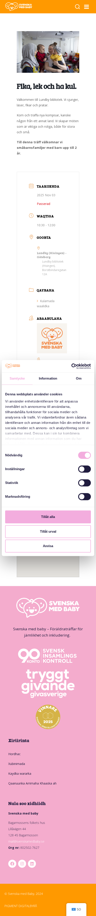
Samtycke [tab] (17, 378)
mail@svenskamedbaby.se (26, 841)
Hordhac (14, 754)
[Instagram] (22, 864)
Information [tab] (48, 378)
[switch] (84, 469)
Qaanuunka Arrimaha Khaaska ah (32, 783)
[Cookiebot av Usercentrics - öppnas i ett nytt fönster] (71, 366)
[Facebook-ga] (12, 864)
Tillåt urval (48, 531)
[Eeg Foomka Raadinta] (77, 7)
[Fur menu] (87, 7)
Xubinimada (16, 764)
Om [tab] (78, 378)
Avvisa (48, 546)
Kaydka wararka (19, 773)
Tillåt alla (48, 517)
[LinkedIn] (32, 864)
